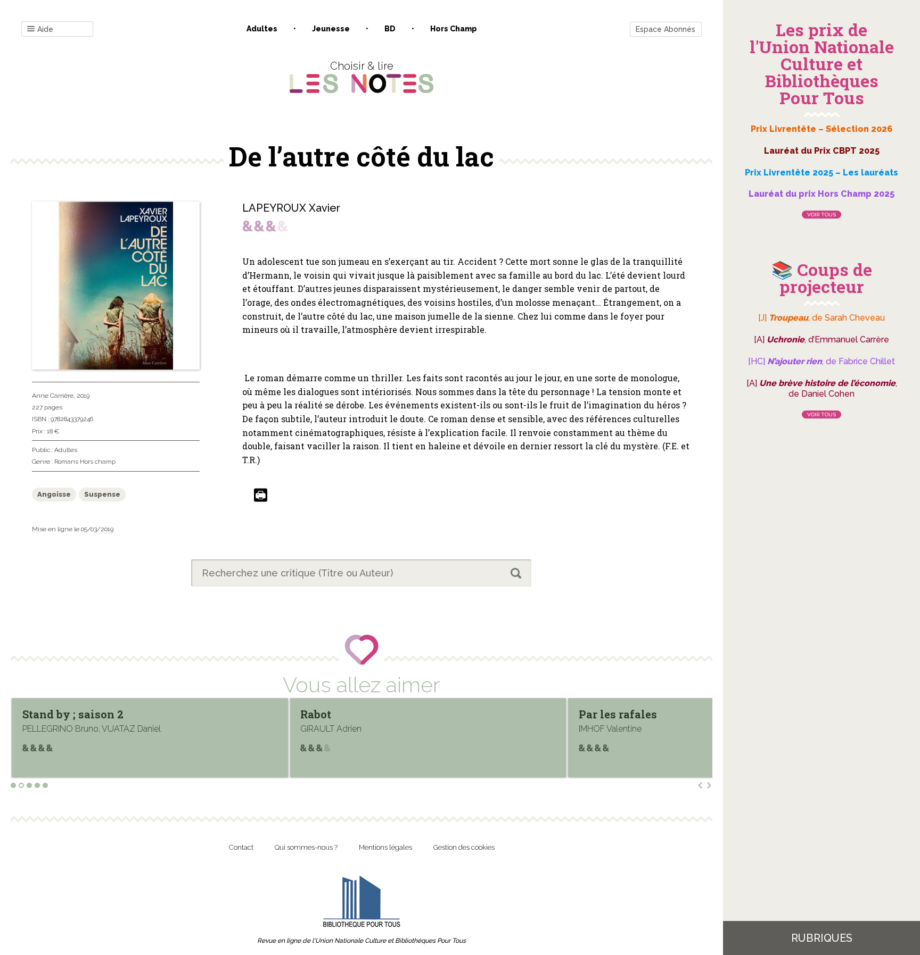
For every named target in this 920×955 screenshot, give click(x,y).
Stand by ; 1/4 (703, 714)
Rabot (126, 714)
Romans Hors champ (85, 461)
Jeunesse (331, 28)
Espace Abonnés (665, 29)
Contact (241, 847)
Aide (45, 29)
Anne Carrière (52, 395)
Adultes (262, 28)
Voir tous (821, 214)
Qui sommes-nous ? (306, 847)
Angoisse (54, 494)
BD (390, 28)
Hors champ (453, 28)
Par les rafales (428, 714)
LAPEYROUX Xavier (291, 208)
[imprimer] (260, 496)
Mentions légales (385, 847)
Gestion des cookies (464, 847)
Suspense (102, 494)
